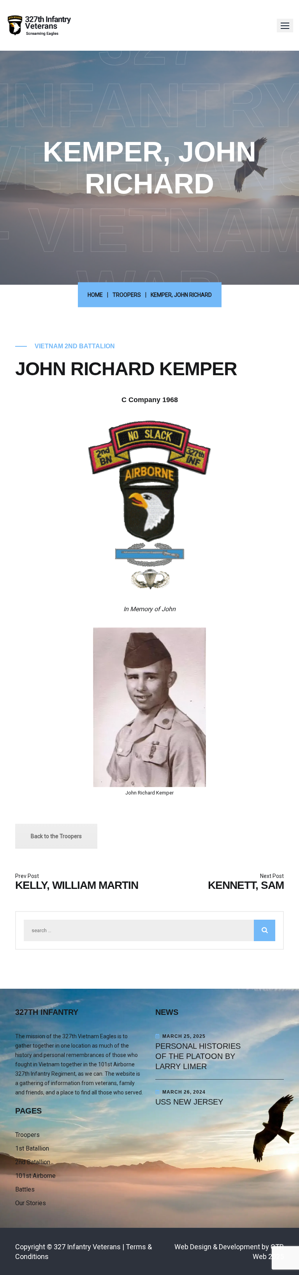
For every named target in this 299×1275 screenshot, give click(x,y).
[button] (285, 25)
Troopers (27, 1134)
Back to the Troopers (56, 836)
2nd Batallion (32, 1162)
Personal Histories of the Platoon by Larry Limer (198, 1056)
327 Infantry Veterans (87, 1247)
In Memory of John (149, 609)
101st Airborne (35, 1175)
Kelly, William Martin (76, 885)
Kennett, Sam (246, 885)
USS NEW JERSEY (189, 1102)
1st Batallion (32, 1148)
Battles (25, 1189)
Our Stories (30, 1203)
